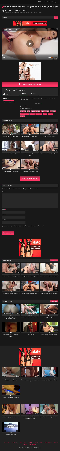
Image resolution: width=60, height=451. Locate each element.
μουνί (46, 113)
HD (29, 111)
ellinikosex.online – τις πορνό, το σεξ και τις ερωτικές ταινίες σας (29, 8)
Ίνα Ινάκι (33, 113)
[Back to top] (55, 446)
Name (4, 209)
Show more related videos (30, 178)
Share (34, 93)
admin (26, 106)
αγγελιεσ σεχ (32, 444)
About (24, 93)
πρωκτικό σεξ (46, 111)
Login (51, 1)
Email (3, 214)
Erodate (30, 442)
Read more (38, 103)
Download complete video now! (31, 84)
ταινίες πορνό (38, 442)
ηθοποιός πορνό (36, 111)
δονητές (53, 111)
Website (4, 219)
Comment (4, 191)
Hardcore (24, 111)
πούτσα (51, 113)
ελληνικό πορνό (25, 113)
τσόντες (23, 116)
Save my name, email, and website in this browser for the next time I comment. (24, 226)
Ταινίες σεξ (6, 442)
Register (56, 1)
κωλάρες (40, 113)
